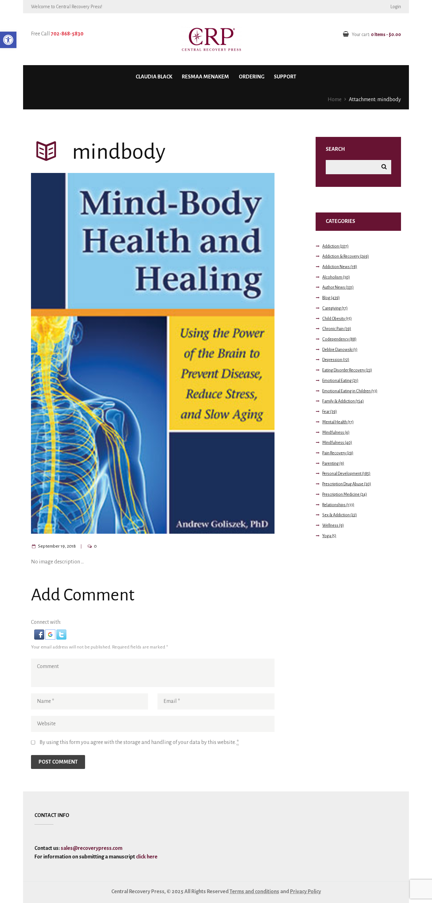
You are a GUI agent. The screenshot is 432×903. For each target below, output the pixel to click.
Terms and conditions (254, 891)
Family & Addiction (338, 401)
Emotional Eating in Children (346, 391)
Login (395, 6)
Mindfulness (333, 432)
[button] (8, 40)
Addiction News (336, 267)
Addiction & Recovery (340, 256)
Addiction (330, 246)
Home (335, 99)
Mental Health (334, 422)
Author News (333, 287)
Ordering (251, 77)
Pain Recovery (334, 453)
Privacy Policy (305, 891)
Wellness (330, 525)
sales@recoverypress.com (91, 848)
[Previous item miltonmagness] (92, 353)
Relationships (334, 505)
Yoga (326, 536)
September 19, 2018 (57, 546)
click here (146, 857)
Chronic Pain (333, 329)
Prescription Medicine (341, 494)
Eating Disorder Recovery (343, 370)
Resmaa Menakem (205, 77)
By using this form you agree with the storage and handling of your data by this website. (139, 742)
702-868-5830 (67, 34)
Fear (326, 411)
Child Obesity (333, 318)
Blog (326, 298)
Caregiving (331, 308)
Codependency (335, 339)
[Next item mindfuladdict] (214, 353)
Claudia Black (154, 77)
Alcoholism (332, 277)
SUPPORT (285, 77)
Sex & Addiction (336, 515)
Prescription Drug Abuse (342, 484)
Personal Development (341, 473)
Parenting (330, 463)
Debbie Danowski (337, 349)
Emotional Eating (337, 380)
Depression (332, 360)
